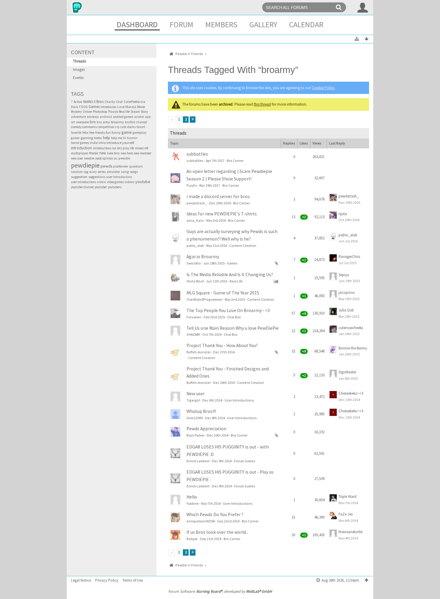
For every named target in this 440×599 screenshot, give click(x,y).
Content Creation (242, 245)
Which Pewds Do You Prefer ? (214, 514)
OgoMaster (347, 372)
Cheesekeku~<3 (351, 393)
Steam (135, 112)
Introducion (108, 107)
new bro (113, 153)
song (125, 171)
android (106, 117)
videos (129, 182)
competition (106, 127)
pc (116, 158)
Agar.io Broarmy (202, 256)
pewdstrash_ (196, 203)
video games (115, 182)
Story (144, 112)
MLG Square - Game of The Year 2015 (222, 293)
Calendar (306, 24)
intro (102, 142)
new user (77, 158)
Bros (100, 101)
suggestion (79, 176)
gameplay (139, 132)
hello (98, 138)
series (102, 172)
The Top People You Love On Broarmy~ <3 (228, 310)
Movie (141, 107)
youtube (142, 181)
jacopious (347, 292)
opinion (108, 158)
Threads (79, 61)
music (93, 153)
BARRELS (89, 102)
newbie (89, 158)
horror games (80, 143)
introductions (102, 148)
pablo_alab (195, 245)
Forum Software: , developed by (220, 591)
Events (78, 77)
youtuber (101, 187)
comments (89, 127)
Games (94, 106)
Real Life (236, 281)
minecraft (141, 148)
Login (362, 7)
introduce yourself (120, 142)
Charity (109, 102)
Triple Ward (347, 496)
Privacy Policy (106, 580)
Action (78, 102)
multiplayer (79, 153)
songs (134, 172)
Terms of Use (132, 580)
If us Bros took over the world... (217, 532)
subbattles (197, 154)
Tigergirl (193, 400)
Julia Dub (346, 310)
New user (195, 393)
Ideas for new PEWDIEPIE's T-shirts (221, 214)
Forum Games (244, 461)
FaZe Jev (346, 514)
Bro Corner (235, 160)
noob (98, 158)
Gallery (263, 24)
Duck (74, 107)
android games (123, 117)
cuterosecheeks (351, 327)
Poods (113, 112)
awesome (82, 122)
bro (93, 121)
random (77, 172)
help (106, 137)
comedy (76, 127)
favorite (76, 132)
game (127, 132)
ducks (131, 127)
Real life (124, 112)
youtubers (115, 187)
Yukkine (192, 503)
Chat (119, 102)
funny (116, 132)
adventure (78, 117)
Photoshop (100, 112)
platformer (120, 166)
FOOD (83, 107)
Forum (181, 24)
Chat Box (234, 317)
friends (100, 132)
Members (221, 24)
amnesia (93, 117)
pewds (106, 166)
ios (114, 148)
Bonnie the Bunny (353, 348)
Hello (191, 497)
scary (93, 172)
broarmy (117, 122)
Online (87, 112)
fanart (140, 127)
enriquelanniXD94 (200, 521)
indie (94, 142)
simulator (113, 172)
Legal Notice (81, 580)
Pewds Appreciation (206, 428)
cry (117, 127)
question (136, 166)
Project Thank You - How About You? (222, 345)
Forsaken (193, 317)
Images (79, 69)
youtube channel (82, 187)
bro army (103, 122)
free (91, 132)
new (102, 152)
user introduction (119, 177)
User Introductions (239, 400)
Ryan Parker (195, 435)
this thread (262, 104)
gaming (87, 138)
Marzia (130, 106)
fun (108, 132)
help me (116, 138)
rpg (86, 172)
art (73, 122)
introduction (81, 147)
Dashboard (137, 24)
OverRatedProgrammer (204, 299)
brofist (130, 122)
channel (141, 122)
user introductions (83, 182)
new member (142, 153)
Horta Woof (195, 281)
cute (123, 127)
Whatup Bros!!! (201, 411)
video (101, 182)
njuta (343, 213)
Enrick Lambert (198, 461)
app (148, 117)
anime (139, 116)
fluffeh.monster (198, 352)
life (132, 148)
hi (124, 138)
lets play (123, 148)
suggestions (96, 177)
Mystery (76, 112)
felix (85, 132)
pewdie (124, 158)
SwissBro (193, 263)
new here (127, 153)
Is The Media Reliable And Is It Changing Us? (229, 274)
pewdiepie (85, 165)
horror (132, 138)
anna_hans (195, 220)
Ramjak (192, 538)
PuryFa (191, 185)
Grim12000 (194, 418)
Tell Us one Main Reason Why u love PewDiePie (232, 328)
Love (121, 107)
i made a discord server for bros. (218, 196)
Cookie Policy (323, 87)
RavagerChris (349, 256)
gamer (75, 138)
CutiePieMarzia (134, 102)
